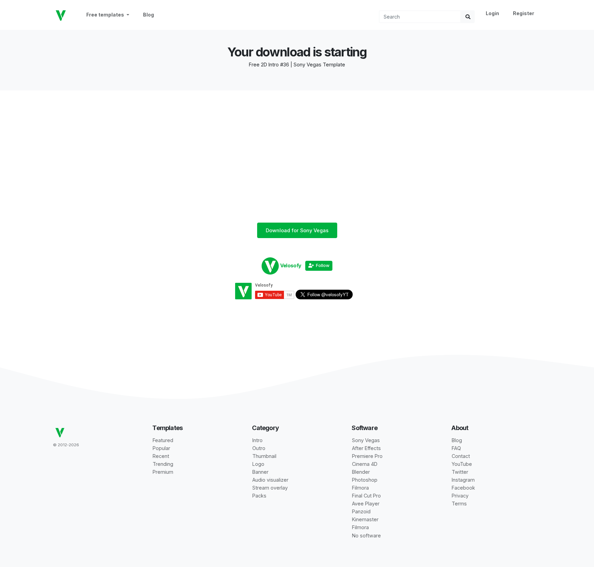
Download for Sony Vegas (297, 230)
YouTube (462, 464)
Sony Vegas (366, 440)
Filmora (360, 488)
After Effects (366, 448)
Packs (259, 496)
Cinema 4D (364, 464)
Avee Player (366, 503)
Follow (321, 265)
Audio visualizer (270, 480)
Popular (161, 448)
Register (523, 13)
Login (492, 13)
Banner (260, 472)
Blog (148, 15)
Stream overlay (270, 488)
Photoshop (364, 480)
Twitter (460, 472)
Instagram (463, 480)
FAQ (456, 448)
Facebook (463, 488)
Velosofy (290, 265)
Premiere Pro (367, 456)
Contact (461, 456)
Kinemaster (365, 519)
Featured (163, 440)
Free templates (105, 15)
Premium (163, 472)
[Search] (468, 16)
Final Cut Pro (366, 496)
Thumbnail (264, 456)
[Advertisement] (297, 138)
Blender (361, 472)
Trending (163, 464)
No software (366, 535)
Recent (161, 456)
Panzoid (361, 511)
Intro (257, 440)
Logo (258, 464)
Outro (258, 448)
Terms (459, 503)
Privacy (460, 496)
